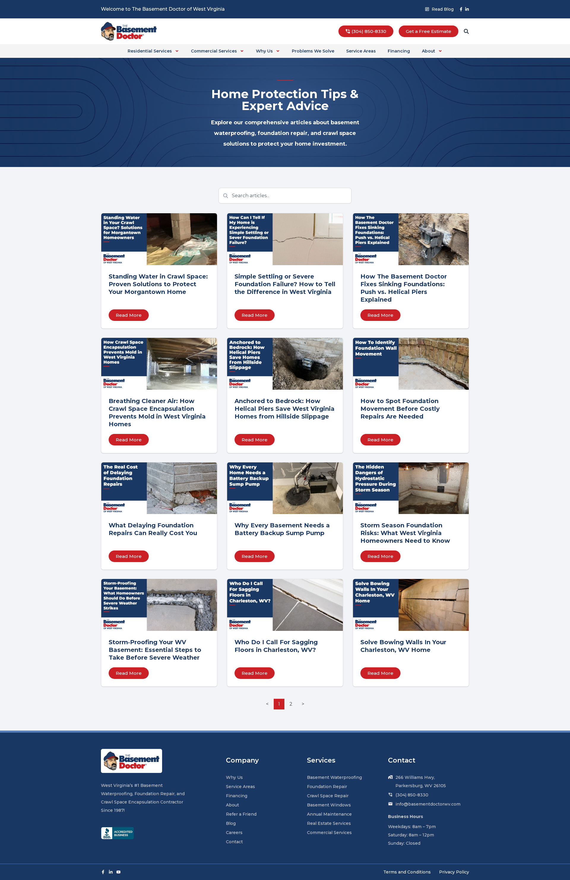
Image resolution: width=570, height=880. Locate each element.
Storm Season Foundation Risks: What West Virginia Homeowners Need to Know (406, 533)
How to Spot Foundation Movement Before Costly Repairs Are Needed (400, 408)
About (428, 51)
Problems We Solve (313, 51)
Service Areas (361, 51)
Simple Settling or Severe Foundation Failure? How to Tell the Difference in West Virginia (285, 284)
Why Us (264, 51)
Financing (399, 51)
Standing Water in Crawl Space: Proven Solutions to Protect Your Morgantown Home (158, 284)
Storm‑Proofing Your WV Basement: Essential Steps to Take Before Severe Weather (155, 650)
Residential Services (150, 51)
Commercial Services (214, 51)
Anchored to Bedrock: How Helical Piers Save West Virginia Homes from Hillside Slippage (285, 408)
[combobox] (285, 195)
